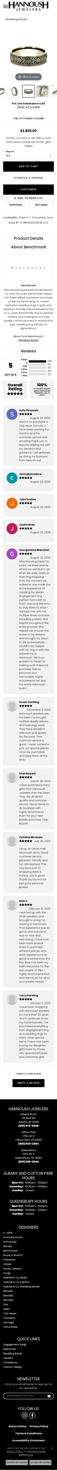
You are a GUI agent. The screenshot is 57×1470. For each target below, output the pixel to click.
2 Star (24, 372)
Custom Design (12, 1367)
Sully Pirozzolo (28, 410)
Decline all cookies (17, 1462)
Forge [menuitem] (6, 1273)
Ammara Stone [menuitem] (12, 1237)
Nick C (23, 901)
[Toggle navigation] (6, 6)
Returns (41, 205)
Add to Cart (28, 166)
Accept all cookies (40, 1462)
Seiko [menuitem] (6, 1309)
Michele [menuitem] (8, 1291)
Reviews (28, 351)
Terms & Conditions (28, 1433)
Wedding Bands (16, 19)
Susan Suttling (29, 702)
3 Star (24, 369)
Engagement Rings (14, 1345)
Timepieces (10, 1363)
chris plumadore (30, 474)
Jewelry (8, 1358)
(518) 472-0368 (28, 108)
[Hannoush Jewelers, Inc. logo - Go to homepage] (28, 6)
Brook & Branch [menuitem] (13, 1255)
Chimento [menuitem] (9, 1260)
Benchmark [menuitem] (10, 1251)
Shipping (15, 205)
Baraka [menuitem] (7, 1246)
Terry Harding (28, 996)
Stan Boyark (27, 774)
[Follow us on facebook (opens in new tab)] (32, 1415)
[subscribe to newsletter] (49, 1396)
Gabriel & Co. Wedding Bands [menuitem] (21, 1287)
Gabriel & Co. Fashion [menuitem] (16, 1282)
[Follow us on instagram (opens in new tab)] (25, 1415)
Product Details (28, 239)
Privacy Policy (39, 1426)
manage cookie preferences (32, 1453)
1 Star (24, 375)
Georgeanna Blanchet (34, 550)
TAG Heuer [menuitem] (10, 1314)
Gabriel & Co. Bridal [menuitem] (15, 1278)
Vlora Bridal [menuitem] (10, 1327)
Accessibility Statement (28, 1440)
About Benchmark (28, 247)
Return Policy (17, 1426)
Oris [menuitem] (5, 1305)
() (50, 361)
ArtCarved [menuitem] (9, 1242)
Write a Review (28, 1083)
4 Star (25, 364)
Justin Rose (27, 525)
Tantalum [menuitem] (9, 1318)
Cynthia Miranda (30, 837)
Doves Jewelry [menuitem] (12, 1269)
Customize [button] (28, 190)
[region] (28, 56)
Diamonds (9, 1349)
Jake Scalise (27, 500)
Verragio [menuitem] (8, 1323)
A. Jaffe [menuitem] (8, 1233)
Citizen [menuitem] (7, 1264)
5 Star (24, 359)
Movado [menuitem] (8, 1296)
